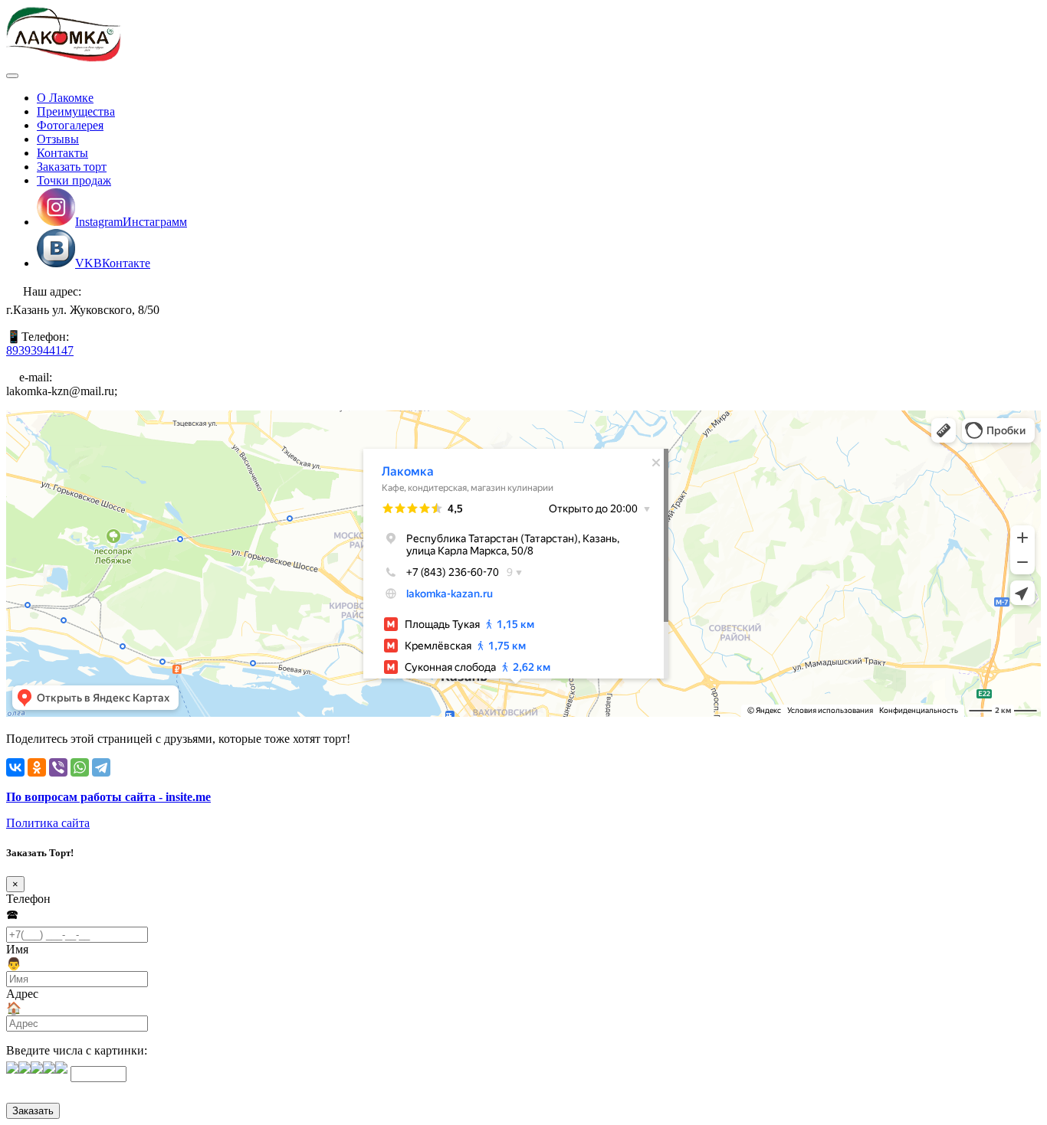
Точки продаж (74, 180)
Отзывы (58, 139)
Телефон (28, 898)
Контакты (62, 152)
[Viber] (58, 767)
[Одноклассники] (37, 767)
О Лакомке (65, 97)
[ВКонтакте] (15, 767)
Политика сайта (48, 822)
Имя (17, 949)
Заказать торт (72, 166)
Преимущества (76, 111)
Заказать (33, 1111)
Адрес (22, 993)
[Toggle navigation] (12, 76)
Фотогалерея (70, 125)
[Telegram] (101, 767)
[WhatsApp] (80, 767)
